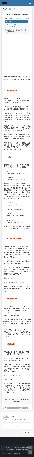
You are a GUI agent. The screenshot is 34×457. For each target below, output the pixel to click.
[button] (17, 425)
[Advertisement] (17, 53)
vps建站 (18, 408)
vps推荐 (9, 9)
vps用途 (25, 408)
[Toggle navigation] (30, 3)
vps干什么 (11, 408)
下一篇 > (28, 433)
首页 (4, 9)
